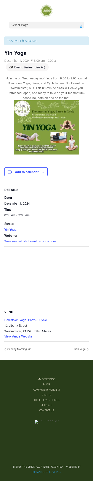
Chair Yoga (79, 349)
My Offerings (46, 379)
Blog (46, 384)
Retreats (46, 405)
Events (46, 395)
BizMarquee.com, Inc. (46, 472)
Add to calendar (26, 172)
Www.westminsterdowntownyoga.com (30, 241)
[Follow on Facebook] (36, 434)
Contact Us (46, 410)
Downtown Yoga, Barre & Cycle (25, 320)
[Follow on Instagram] (57, 434)
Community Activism (46, 389)
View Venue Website (18, 336)
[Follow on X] (46, 434)
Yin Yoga (10, 229)
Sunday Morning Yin (19, 349)
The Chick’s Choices (46, 400)
